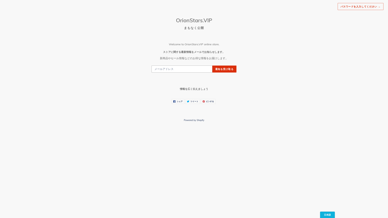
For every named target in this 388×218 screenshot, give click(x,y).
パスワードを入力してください (361, 6)
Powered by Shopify (194, 120)
